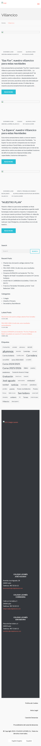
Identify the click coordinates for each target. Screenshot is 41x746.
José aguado (9, 380)
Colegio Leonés (28, 54)
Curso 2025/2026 (12, 368)
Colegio (19, 51)
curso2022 (6, 360)
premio (12, 389)
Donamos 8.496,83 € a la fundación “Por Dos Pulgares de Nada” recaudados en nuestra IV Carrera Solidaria (21, 275)
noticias (14, 384)
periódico (5, 389)
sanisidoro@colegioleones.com (12, 631)
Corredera (31, 355)
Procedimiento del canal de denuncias (25, 725)
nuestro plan (28, 193)
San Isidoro (35, 193)
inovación (26, 376)
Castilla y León (20, 355)
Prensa (4, 393)
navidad (9, 54)
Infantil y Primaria (22, 191)
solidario (13, 397)
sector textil (35, 393)
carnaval (34, 351)
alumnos (28, 51)
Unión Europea (34, 397)
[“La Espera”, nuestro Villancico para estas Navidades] (20, 110)
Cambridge (26, 351)
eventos (33, 368)
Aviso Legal (34, 710)
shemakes (5, 397)
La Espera (9, 124)
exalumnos (6, 372)
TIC (20, 397)
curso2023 (28, 359)
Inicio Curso (18, 376)
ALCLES (30, 347)
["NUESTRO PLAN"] (20, 179)
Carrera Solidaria (8, 355)
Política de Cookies (31, 703)
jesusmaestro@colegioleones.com (13, 588)
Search (35, 251)
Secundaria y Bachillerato (11, 303)
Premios (35, 389)
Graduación (8, 376)
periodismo (33, 385)
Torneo (25, 397)
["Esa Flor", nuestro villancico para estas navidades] (20, 40)
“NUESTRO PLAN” (11, 202)
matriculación (21, 380)
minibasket (31, 380)
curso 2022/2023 (17, 360)
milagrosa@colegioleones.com (12, 609)
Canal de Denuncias (31, 717)
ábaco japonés (15, 401)
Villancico (15, 54)
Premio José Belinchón (23, 389)
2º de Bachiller (6, 347)
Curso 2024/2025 (11, 364)
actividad (14, 347)
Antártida (18, 351)
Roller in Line (12, 393)
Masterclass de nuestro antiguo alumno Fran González (18, 317)
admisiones (22, 347)
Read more (8, 92)
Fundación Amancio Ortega (20, 372)
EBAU (26, 368)
